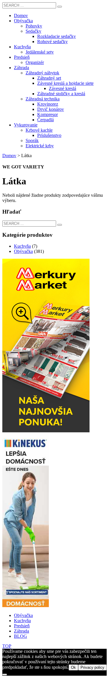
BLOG (20, 636)
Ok (73, 667)
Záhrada (21, 631)
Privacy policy (92, 667)
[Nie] (4, 674)
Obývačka (23, 251)
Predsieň (22, 625)
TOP (6, 646)
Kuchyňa (22, 246)
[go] (59, 7)
